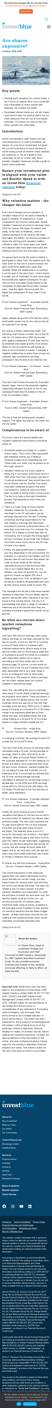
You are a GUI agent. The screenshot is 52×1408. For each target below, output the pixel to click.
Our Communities (9, 1132)
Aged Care (7, 1175)
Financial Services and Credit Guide (17, 1225)
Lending (5, 1171)
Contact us (6, 1222)
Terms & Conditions (22, 1222)
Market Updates (10, 1190)
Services (6, 1155)
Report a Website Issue (12, 1231)
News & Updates (10, 1185)
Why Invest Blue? (9, 1121)
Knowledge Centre (10, 1144)
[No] (48, 1399)
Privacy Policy (39, 1222)
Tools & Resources (12, 1140)
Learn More (26, 11)
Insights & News (9, 1148)
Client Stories (9, 1194)
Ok (19, 1404)
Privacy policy (30, 1404)
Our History (7, 1129)
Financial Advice (9, 1159)
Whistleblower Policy (28, 1228)
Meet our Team (9, 1125)
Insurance (6, 1167)
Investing (6, 1163)
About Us (7, 1117)
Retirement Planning (11, 1178)
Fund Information (9, 1228)
